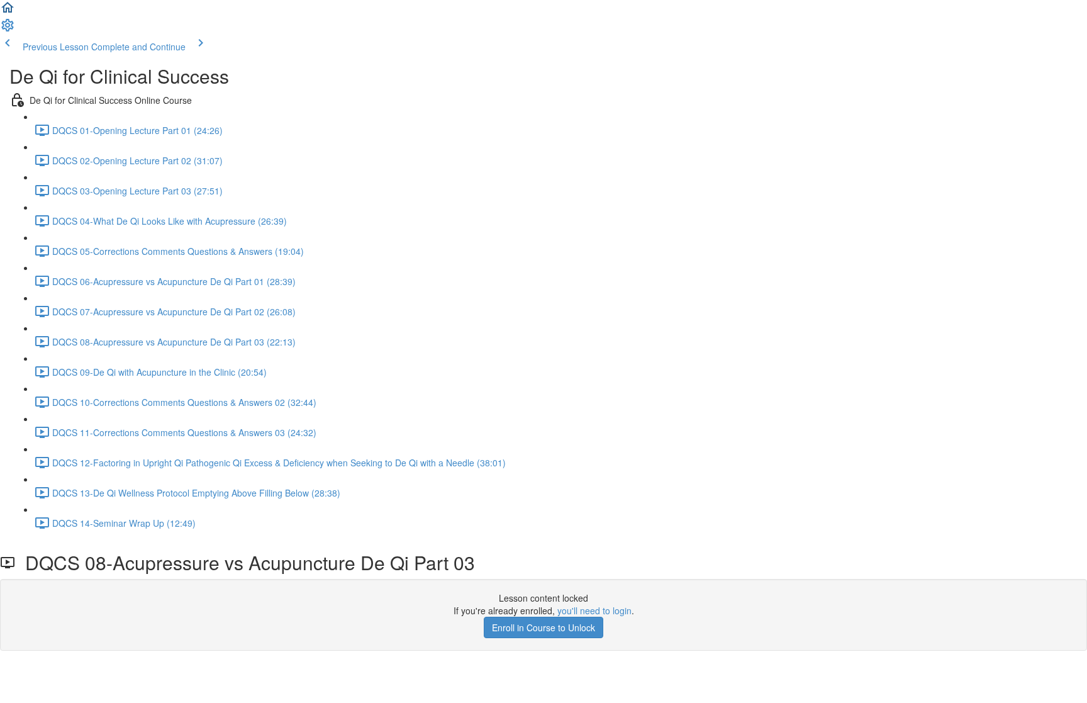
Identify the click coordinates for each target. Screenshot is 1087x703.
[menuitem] (7, 29)
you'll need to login (594, 610)
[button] (7, 11)
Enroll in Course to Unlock (543, 627)
